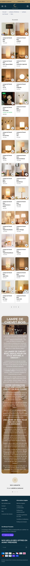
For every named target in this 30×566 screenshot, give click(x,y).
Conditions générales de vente (22, 515)
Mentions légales (21, 503)
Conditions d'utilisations (22, 519)
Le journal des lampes (7, 514)
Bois (12, 14)
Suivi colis (4, 508)
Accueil (4, 12)
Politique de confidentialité (20, 506)
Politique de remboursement (20, 511)
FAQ (3, 511)
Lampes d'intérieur (14, 12)
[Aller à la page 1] (11, 306)
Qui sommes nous (6, 503)
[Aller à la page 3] (18, 306)
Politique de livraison (22, 521)
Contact (4, 506)
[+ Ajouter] (12, 33)
